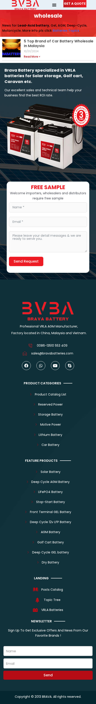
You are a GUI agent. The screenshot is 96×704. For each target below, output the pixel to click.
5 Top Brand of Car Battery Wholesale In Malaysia (58, 43)
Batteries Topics (66, 30)
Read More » (32, 56)
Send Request (26, 261)
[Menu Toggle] (54, 5)
